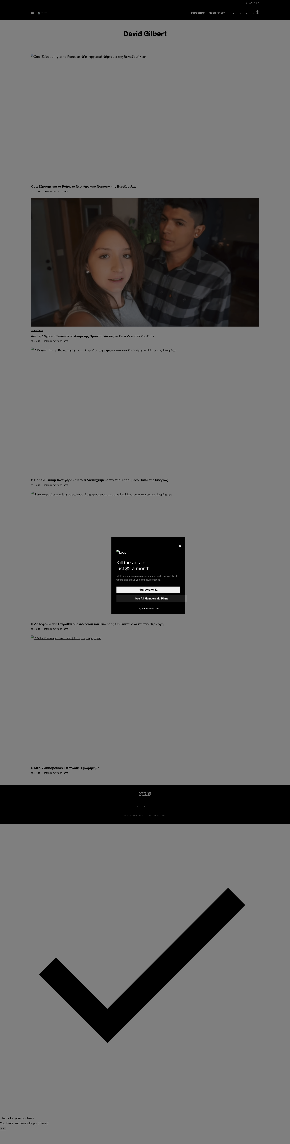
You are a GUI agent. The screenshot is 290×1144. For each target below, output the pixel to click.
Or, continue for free (148, 608)
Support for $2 (148, 589)
